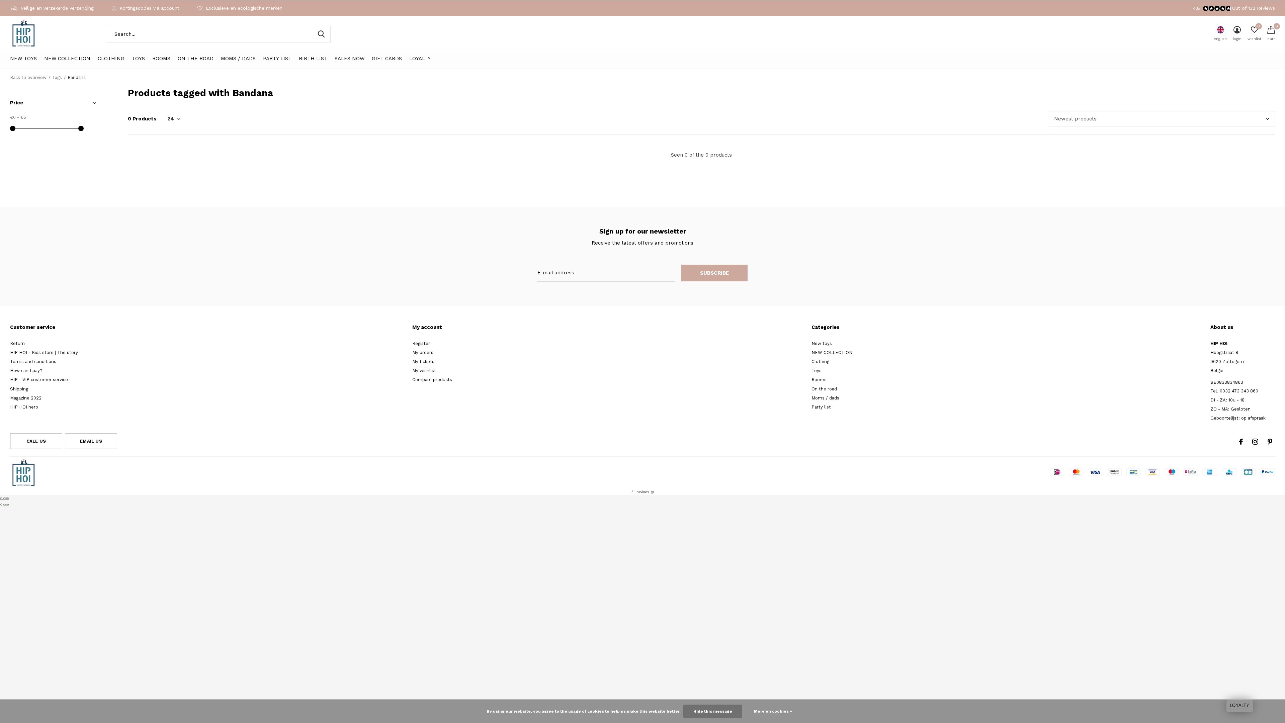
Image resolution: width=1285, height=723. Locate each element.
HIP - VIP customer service (39, 379)
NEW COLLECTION (67, 59)
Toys (138, 59)
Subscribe (714, 273)
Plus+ (685, 473)
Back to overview (28, 77)
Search (321, 34)
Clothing (111, 59)
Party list (277, 59)
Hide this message (712, 711)
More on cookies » (773, 711)
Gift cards (387, 59)
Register (421, 343)
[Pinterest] (1270, 441)
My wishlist (424, 370)
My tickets (423, 361)
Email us (91, 441)
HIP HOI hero (24, 407)
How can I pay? (26, 370)
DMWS (667, 473)
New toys (23, 59)
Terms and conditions (33, 361)
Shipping (19, 388)
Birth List (313, 59)
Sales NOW (349, 59)
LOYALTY (420, 59)
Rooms (161, 59)
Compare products (432, 379)
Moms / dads (238, 59)
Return (17, 343)
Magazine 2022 (25, 397)
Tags (57, 77)
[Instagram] (1255, 441)
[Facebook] (1241, 441)
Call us (36, 441)
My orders (422, 352)
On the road (195, 59)
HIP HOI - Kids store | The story (44, 352)
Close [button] (4, 498)
